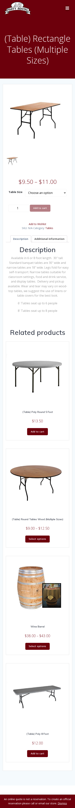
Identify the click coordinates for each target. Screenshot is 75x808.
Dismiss (62, 803)
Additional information (49, 239)
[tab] (20, 238)
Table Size (15, 192)
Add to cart (40, 208)
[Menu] (67, 8)
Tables (49, 228)
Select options (37, 538)
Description (20, 239)
